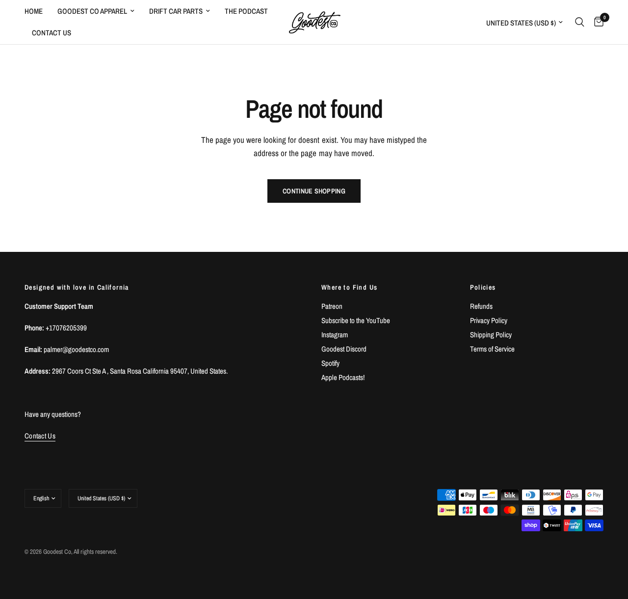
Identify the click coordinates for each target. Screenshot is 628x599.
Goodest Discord (343, 349)
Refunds (481, 306)
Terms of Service (492, 349)
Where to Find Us (349, 287)
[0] (596, 22)
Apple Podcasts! (343, 377)
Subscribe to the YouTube (355, 320)
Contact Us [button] (40, 436)
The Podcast (246, 11)
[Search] (579, 22)
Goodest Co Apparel (92, 11)
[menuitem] (37, 11)
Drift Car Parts (176, 11)
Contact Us (51, 32)
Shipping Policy (491, 334)
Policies (483, 287)
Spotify (330, 363)
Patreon (331, 306)
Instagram (334, 334)
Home (34, 11)
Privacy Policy (488, 320)
